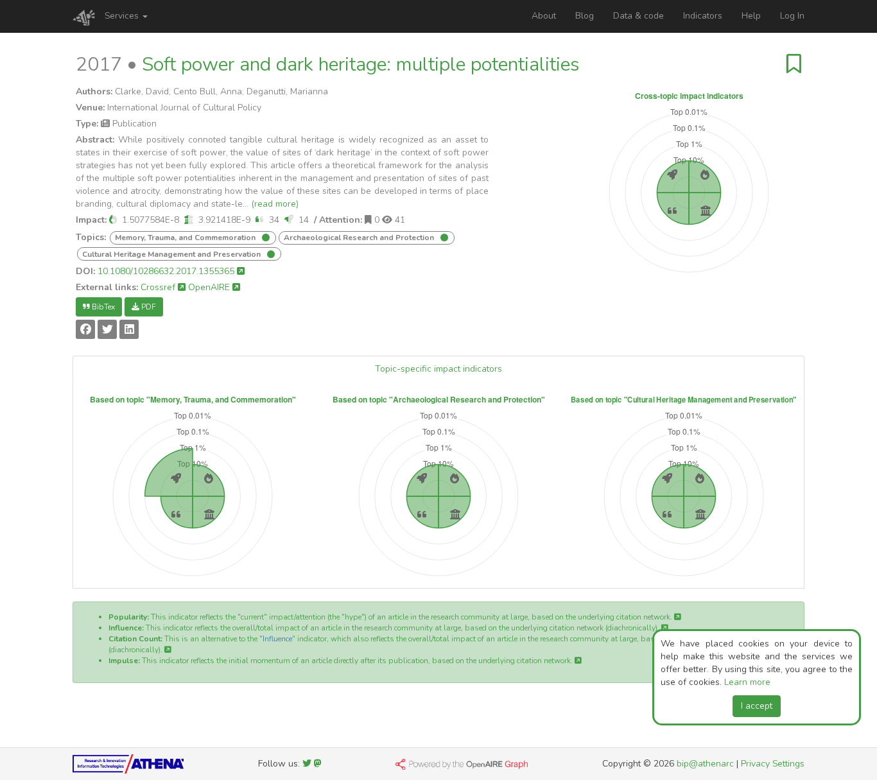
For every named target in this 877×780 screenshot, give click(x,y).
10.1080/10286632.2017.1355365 (167, 271)
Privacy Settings (772, 764)
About (544, 16)
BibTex (102, 307)
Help (751, 16)
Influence (277, 639)
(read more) (275, 204)
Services (123, 16)
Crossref (159, 287)
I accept (756, 706)
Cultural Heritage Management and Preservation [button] (172, 254)
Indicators (702, 16)
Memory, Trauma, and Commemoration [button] (186, 237)
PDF (147, 307)
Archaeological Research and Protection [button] (360, 237)
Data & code (638, 16)
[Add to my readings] (793, 64)
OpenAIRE (210, 287)
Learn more (747, 682)
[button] (113, 220)
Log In (792, 16)
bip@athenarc (705, 764)
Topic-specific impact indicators (438, 369)
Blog (584, 16)
